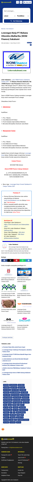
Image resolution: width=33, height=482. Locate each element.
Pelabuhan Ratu (23, 409)
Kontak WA (20, 470)
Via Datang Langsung (23, 419)
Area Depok (22, 390)
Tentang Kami (4, 470)
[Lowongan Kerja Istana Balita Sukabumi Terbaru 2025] (24, 288)
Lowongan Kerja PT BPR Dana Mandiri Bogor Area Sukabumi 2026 (8, 295)
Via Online (12, 422)
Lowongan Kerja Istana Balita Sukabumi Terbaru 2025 (24, 295)
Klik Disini (21, 234)
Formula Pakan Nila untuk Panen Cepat (14, 347)
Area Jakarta (24, 392)
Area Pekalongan (8, 400)
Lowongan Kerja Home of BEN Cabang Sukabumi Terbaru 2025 (8, 279)
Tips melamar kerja (8, 419)
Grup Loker (28, 2)
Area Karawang (15, 395)
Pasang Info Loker (6, 455)
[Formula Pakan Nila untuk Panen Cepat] (8, 304)
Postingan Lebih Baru (7, 337)
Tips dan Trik (20, 417)
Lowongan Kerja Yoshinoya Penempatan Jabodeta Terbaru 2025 (24, 311)
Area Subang (17, 400)
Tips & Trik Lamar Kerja (23, 455)
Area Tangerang (7, 402)
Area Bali (6, 385)
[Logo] (16, 439)
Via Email (6, 422)
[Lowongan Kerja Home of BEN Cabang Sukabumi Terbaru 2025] (8, 272)
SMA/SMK (12, 414)
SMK (18, 414)
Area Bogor (6, 387)
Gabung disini (8, 230)
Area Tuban (26, 402)
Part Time (15, 409)
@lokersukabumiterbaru (11, 238)
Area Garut (6, 392)
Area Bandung (13, 385)
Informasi (15, 407)
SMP (22, 414)
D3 (18, 405)
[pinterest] (16, 260)
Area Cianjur (21, 387)
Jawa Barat (22, 407)
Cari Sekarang (17, 21)
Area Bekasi (21, 385)
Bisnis (5, 405)
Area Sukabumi (25, 400)
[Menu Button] (21, 2)
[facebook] (4, 260)
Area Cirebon (15, 390)
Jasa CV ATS (22, 457)
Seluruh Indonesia (20, 412)
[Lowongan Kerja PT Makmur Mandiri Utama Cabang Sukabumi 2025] (8, 319)
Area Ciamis (14, 387)
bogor (9, 405)
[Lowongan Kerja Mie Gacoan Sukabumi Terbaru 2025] (24, 319)
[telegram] (29, 260)
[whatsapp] (23, 260)
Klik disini (22, 232)
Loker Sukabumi (14, 480)
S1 (11, 412)
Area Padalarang (8, 397)
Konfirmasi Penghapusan (7, 460)
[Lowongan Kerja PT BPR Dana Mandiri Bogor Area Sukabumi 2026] (8, 288)
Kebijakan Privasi (5, 475)
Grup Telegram (21, 472)
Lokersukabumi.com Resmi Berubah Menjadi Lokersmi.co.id (24, 279)
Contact (3, 457)
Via (15, 419)
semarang (6, 414)
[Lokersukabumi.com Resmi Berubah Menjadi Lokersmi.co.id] (24, 272)
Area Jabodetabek (15, 392)
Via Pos (18, 422)
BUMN (14, 405)
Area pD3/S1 (26, 397)
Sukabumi (6, 417)
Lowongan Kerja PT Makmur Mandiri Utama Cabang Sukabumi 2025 (8, 327)
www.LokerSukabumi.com (11, 200)
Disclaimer (4, 472)
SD (14, 412)
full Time (6, 407)
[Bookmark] (31, 45)
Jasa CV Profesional (23, 460)
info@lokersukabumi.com (15, 447)
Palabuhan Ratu (8, 409)
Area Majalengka (25, 395)
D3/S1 (22, 405)
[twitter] (10, 260)
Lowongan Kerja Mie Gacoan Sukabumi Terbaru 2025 (23, 327)
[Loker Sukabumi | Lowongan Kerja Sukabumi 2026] (6, 2)
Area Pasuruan (17, 397)
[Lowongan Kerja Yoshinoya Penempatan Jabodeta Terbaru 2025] (24, 304)
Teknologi (12, 417)
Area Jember (7, 395)
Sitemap (20, 462)
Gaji (11, 407)
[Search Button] (17, 2)
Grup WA (20, 475)
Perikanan (6, 412)
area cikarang (7, 390)
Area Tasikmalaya (17, 402)
